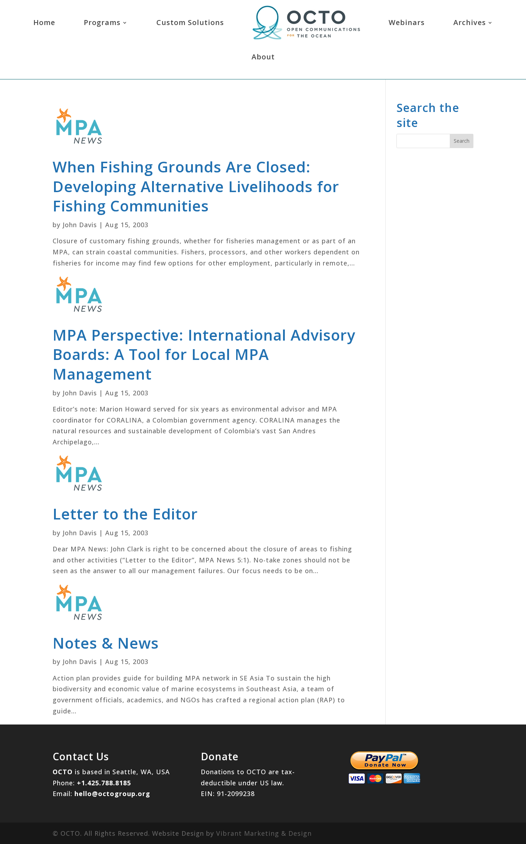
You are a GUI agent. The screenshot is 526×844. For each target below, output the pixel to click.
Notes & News (106, 643)
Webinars (407, 22)
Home (44, 22)
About (263, 57)
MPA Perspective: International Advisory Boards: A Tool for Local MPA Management (204, 354)
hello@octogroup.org (112, 793)
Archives (469, 22)
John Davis (80, 224)
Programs (102, 22)
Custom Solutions (190, 22)
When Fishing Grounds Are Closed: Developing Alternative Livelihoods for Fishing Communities (196, 186)
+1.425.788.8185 (104, 783)
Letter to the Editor (125, 513)
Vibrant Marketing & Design (264, 833)
